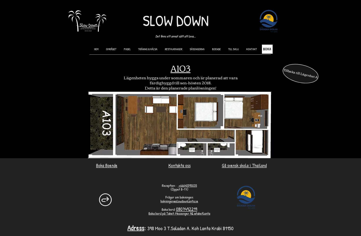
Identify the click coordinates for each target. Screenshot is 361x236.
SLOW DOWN (176, 20)
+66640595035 (187, 185)
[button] (173, 49)
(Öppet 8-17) (179, 189)
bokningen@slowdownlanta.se (179, 201)
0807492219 (186, 209)
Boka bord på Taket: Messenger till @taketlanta (179, 213)
